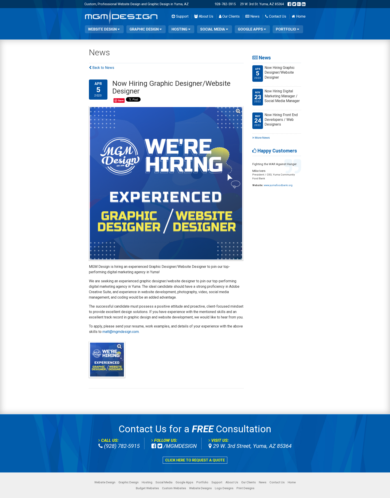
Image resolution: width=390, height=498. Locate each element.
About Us (205, 16)
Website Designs (200, 488)
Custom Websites (174, 488)
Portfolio (286, 29)
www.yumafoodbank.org (278, 185)
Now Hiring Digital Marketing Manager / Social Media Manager (282, 96)
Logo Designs (224, 488)
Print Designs (245, 488)
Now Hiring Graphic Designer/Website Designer (280, 72)
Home (300, 16)
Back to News (102, 67)
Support (181, 16)
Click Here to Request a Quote (195, 460)
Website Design (103, 29)
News (254, 16)
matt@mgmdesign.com (120, 332)
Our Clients (230, 16)
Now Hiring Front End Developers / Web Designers (281, 120)
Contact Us (277, 16)
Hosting (180, 29)
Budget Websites (147, 488)
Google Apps (251, 29)
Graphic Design (145, 29)
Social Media (213, 29)
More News (262, 137)
